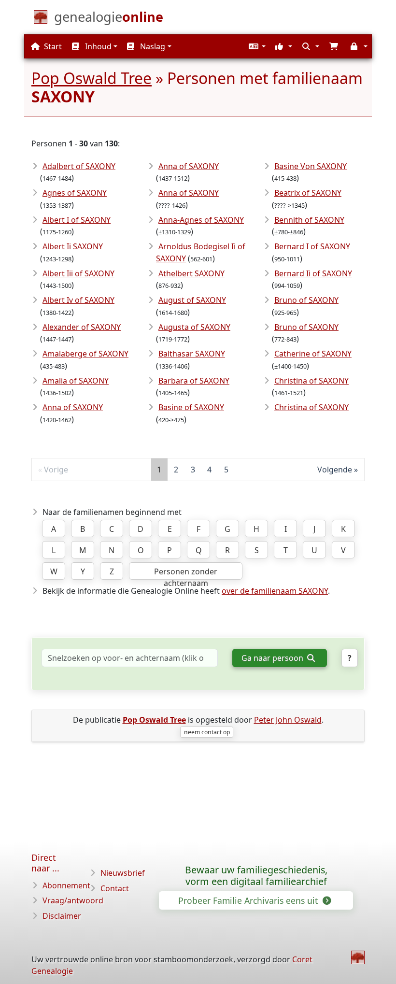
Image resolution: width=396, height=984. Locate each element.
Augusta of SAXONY (194, 327)
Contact (114, 888)
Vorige (56, 469)
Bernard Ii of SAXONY (313, 273)
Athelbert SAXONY (191, 273)
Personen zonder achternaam (185, 573)
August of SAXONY (192, 300)
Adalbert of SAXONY (78, 166)
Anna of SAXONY (72, 407)
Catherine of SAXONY (313, 353)
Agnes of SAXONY (74, 192)
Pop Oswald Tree (91, 78)
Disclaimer (61, 916)
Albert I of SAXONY (76, 219)
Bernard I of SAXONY (312, 246)
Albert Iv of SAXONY (78, 300)
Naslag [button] (151, 46)
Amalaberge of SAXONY (85, 353)
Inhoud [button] (97, 46)
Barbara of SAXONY (193, 380)
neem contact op (207, 732)
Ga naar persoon (273, 658)
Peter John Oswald (288, 719)
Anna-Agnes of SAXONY (201, 219)
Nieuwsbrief (122, 873)
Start (52, 46)
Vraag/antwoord (72, 900)
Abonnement (66, 885)
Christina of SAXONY (311, 380)
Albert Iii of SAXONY (78, 273)
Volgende (334, 469)
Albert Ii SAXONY (72, 246)
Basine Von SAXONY (310, 166)
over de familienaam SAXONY (275, 590)
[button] (255, 46)
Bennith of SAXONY (309, 219)
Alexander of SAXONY (81, 327)
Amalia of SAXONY (75, 380)
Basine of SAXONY (191, 407)
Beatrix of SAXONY (307, 192)
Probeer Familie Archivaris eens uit (249, 900)
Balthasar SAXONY (191, 353)
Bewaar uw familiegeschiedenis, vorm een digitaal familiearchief (256, 875)
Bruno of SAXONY (306, 300)
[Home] (358, 957)
